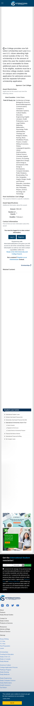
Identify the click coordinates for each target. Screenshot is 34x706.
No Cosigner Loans (10, 439)
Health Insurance (5, 685)
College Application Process (9, 667)
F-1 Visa (2, 643)
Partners (2, 612)
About (2, 610)
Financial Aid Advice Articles (13, 433)
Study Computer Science (7, 680)
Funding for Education (7, 654)
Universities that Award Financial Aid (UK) (16, 420)
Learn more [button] (6, 698)
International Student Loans (13, 414)
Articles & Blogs (5, 629)
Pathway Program (5, 670)
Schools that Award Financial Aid (14, 417)
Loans (2, 648)
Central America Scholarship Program (16, 430)
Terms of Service (5, 631)
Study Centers (4, 621)
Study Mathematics (6, 683)
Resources (3, 627)
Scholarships (25, 265)
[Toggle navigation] (2, 3)
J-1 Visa (2, 641)
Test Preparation (5, 646)
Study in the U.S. (5, 656)
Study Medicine (5, 674)
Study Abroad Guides (6, 614)
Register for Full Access (12, 428)
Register (21, 237)
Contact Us (3, 618)
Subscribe (28, 565)
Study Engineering (6, 678)
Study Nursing (4, 672)
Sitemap (2, 635)
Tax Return (3, 687)
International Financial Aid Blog (13, 436)
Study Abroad (4, 661)
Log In (12, 237)
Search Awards (11, 425)
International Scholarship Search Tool (16, 422)
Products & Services (6, 623)
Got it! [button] (12, 703)
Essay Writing (4, 639)
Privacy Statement (14, 581)
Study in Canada (5, 659)
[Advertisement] (17, 26)
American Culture (5, 665)
